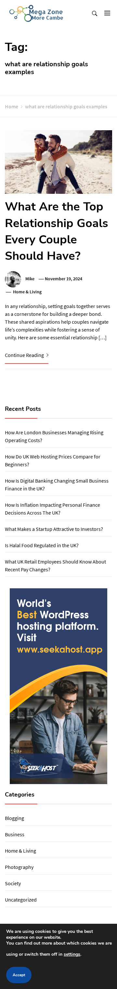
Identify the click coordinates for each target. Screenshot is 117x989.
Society (13, 883)
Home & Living (27, 292)
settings (72, 954)
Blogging (14, 818)
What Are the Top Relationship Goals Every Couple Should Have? (56, 231)
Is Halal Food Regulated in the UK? (42, 545)
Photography (19, 867)
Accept (19, 975)
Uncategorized (21, 899)
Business (14, 834)
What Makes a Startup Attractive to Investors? (54, 529)
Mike (29, 279)
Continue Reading (25, 355)
